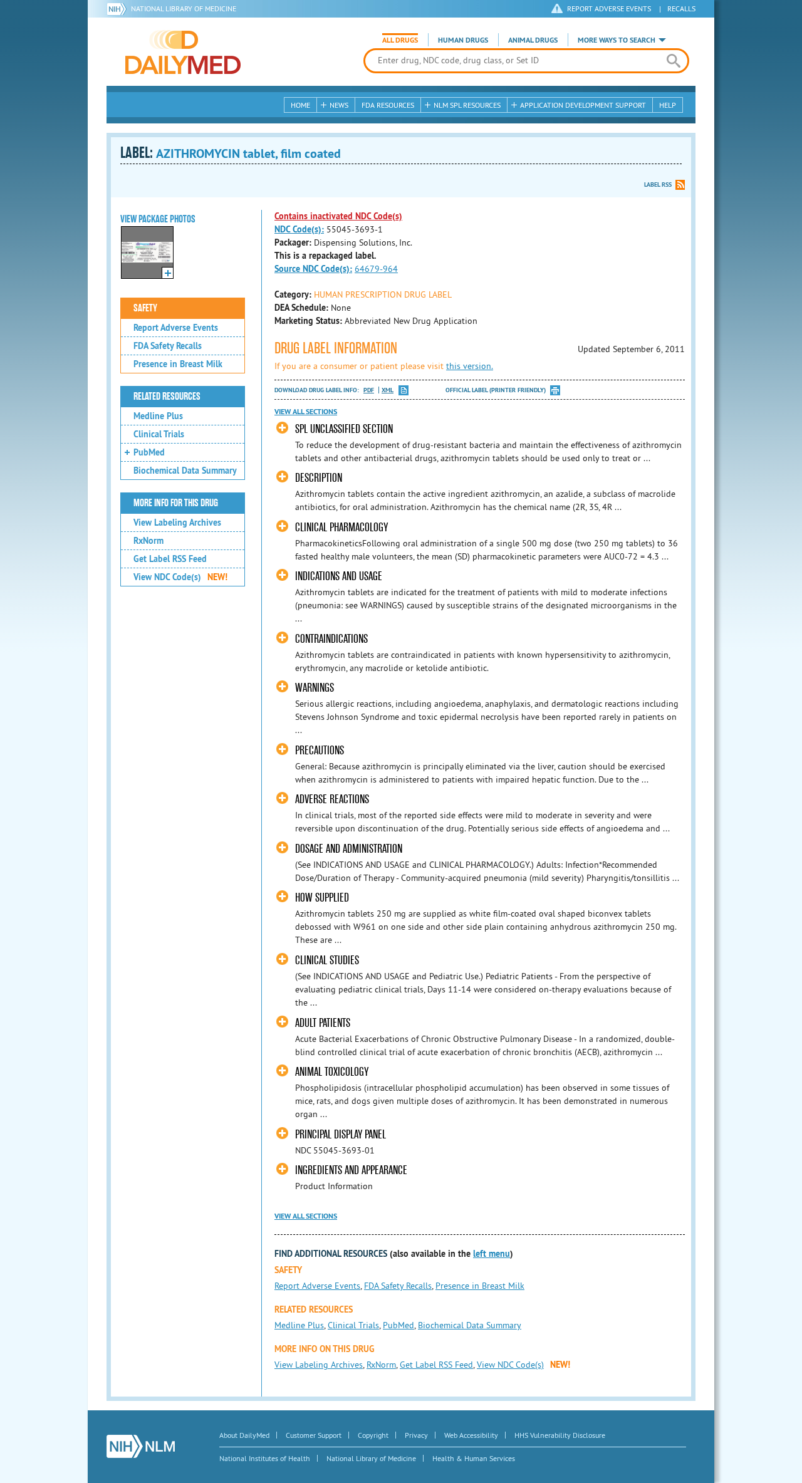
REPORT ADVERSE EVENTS (609, 8)
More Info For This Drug (175, 503)
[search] (673, 60)
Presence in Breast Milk (177, 364)
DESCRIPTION (318, 478)
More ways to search (616, 40)
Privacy (416, 1435)
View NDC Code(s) (180, 577)
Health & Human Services (473, 1458)
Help (667, 105)
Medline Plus (158, 416)
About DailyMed (244, 1435)
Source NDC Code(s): (313, 268)
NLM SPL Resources (467, 105)
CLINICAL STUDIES (327, 960)
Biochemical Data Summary (185, 470)
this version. (469, 366)
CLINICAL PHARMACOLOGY (341, 527)
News (339, 105)
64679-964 (376, 268)
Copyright (373, 1435)
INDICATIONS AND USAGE (338, 576)
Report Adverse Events (175, 327)
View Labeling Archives (177, 522)
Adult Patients (322, 1023)
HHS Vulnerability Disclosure (559, 1435)
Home (300, 105)
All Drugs (400, 40)
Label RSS (658, 184)
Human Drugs (463, 40)
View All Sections (305, 412)
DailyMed (183, 52)
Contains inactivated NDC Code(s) (338, 216)
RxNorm (148, 540)
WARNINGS (314, 687)
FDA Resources (388, 105)
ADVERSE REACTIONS (332, 799)
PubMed (149, 452)
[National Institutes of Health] (119, 9)
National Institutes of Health (264, 1458)
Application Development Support (583, 105)
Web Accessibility (471, 1435)
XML (387, 390)
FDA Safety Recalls (167, 345)
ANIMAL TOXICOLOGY (331, 1071)
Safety (145, 308)
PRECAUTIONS (319, 750)
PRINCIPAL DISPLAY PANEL (340, 1134)
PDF (368, 390)
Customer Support (313, 1435)
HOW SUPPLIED (322, 897)
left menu (491, 1253)
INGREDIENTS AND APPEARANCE (351, 1170)
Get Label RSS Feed (170, 559)
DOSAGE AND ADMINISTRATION (348, 848)
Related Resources (166, 396)
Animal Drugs (533, 40)
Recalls (681, 8)
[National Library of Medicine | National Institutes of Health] (141, 1446)
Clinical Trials (158, 434)
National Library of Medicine (183, 8)
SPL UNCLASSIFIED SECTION (344, 429)
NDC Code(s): (299, 229)
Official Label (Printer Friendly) (495, 390)
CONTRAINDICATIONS (331, 639)
